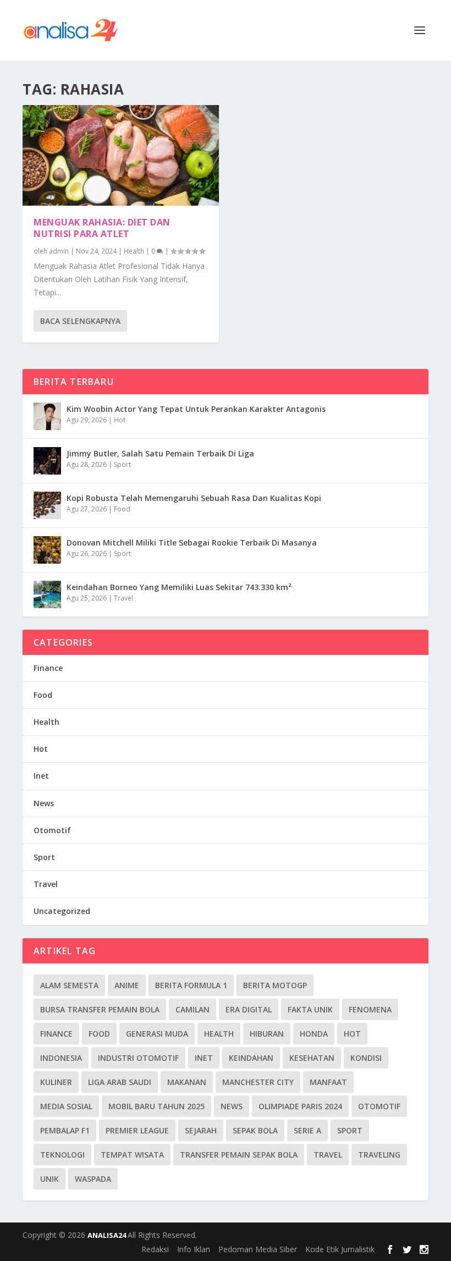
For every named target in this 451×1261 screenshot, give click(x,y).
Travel (123, 598)
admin (59, 251)
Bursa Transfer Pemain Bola (100, 1009)
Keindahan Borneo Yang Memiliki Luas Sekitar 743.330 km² (179, 587)
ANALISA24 (107, 1235)
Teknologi (62, 1154)
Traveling (379, 1154)
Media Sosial (66, 1106)
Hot (119, 420)
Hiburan (267, 1033)
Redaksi (155, 1249)
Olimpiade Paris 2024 (300, 1106)
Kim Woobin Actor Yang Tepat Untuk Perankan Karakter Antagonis (196, 409)
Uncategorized (62, 911)
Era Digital (249, 1009)
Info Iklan (193, 1249)
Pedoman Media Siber (257, 1249)
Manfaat (328, 1082)
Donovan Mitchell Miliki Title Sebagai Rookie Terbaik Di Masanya (192, 542)
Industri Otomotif (138, 1058)
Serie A (307, 1130)
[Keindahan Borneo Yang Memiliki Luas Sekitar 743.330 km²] (47, 594)
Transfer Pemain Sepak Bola (239, 1154)
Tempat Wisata (132, 1154)
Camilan (192, 1009)
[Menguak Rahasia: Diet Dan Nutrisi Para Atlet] (121, 155)
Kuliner (56, 1082)
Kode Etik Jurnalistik (340, 1249)
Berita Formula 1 (191, 985)
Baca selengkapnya (80, 321)
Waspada (93, 1179)
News (44, 803)
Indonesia (61, 1058)
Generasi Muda (157, 1033)
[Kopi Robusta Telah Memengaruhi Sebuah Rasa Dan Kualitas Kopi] (47, 505)
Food (122, 509)
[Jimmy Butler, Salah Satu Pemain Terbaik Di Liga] (47, 461)
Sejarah (201, 1130)
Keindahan (251, 1058)
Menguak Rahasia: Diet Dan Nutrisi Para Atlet (102, 228)
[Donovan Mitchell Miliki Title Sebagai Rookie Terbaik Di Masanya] (47, 550)
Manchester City (258, 1082)
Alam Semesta (69, 985)
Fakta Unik (310, 1009)
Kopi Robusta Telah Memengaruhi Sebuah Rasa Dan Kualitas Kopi (194, 498)
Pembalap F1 (65, 1130)
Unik (49, 1179)
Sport (122, 464)
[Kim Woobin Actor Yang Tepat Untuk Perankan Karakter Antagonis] (47, 416)
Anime (126, 985)
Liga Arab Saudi (119, 1082)
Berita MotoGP (275, 985)
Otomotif (52, 830)
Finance (48, 668)
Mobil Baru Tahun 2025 (156, 1106)
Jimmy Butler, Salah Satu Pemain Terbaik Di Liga (160, 453)
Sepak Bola (255, 1130)
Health (134, 251)
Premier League (137, 1130)
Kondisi (366, 1058)
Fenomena (370, 1009)
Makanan (186, 1082)
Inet (41, 775)
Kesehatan (311, 1058)
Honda (314, 1033)
